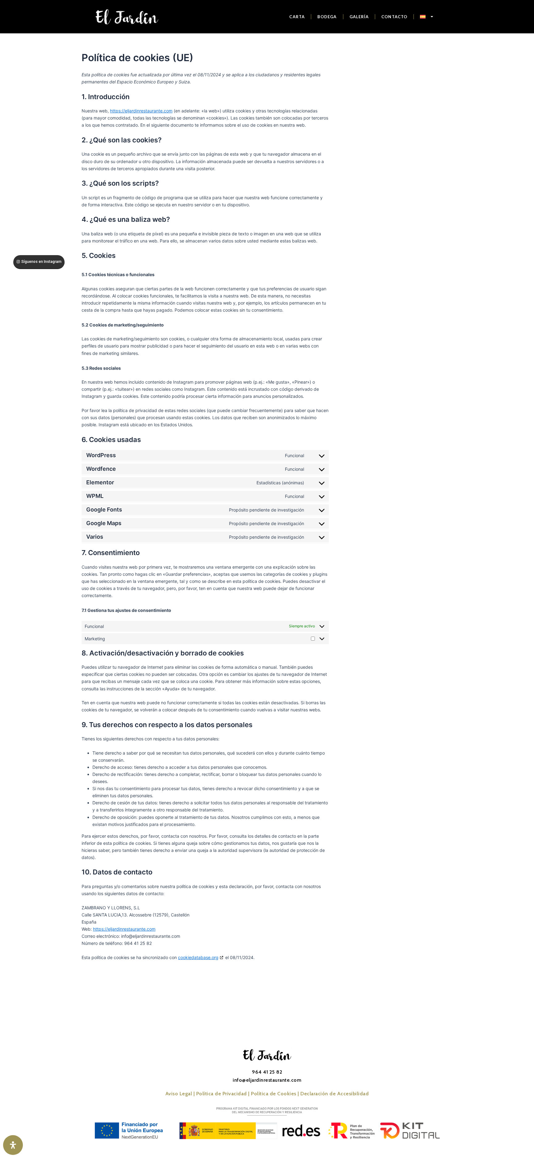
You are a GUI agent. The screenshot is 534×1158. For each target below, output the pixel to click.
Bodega (327, 16)
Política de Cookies (273, 1094)
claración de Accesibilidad (334, 1094)
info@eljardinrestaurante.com (267, 1080)
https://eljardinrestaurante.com (141, 110)
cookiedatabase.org (198, 957)
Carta (297, 16)
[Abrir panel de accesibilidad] (13, 1145)
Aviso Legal (178, 1094)
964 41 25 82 (267, 1072)
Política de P (221, 1094)
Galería (359, 16)
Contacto (394, 16)
